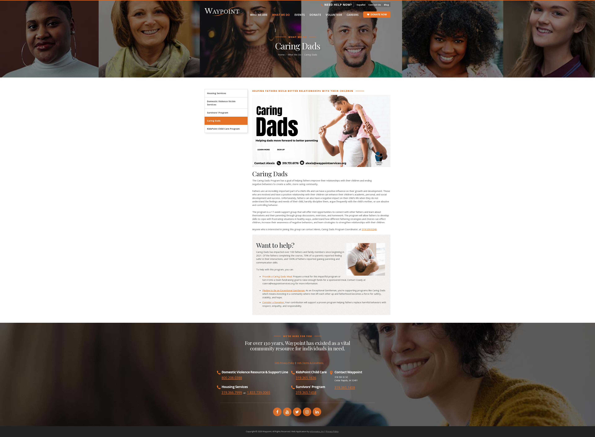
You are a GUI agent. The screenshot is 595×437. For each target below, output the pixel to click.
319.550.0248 (369, 229)
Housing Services (216, 93)
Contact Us (374, 4)
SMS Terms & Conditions (310, 362)
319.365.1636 (306, 378)
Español (361, 4)
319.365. (302, 392)
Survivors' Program (217, 112)
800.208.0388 (232, 378)
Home (281, 54)
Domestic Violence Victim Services (221, 103)
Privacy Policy (332, 431)
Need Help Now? (337, 5)
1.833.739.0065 (258, 392)
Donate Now (379, 14)
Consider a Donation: (273, 302)
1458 (312, 392)
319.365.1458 (345, 387)
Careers (353, 15)
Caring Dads (213, 120)
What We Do (281, 15)
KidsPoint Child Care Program (223, 128)
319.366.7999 (232, 392)
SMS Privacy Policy (284, 362)
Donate (315, 15)
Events (299, 15)
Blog (386, 4)
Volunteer (334, 15)
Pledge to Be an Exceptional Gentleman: (283, 290)
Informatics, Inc (317, 431)
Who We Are (258, 15)
